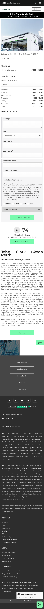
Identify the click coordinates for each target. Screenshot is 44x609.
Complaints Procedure (9, 539)
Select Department (9, 80)
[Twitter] (16, 400)
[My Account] (35, 3)
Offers (4, 534)
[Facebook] (9, 400)
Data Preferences (8, 558)
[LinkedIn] (28, 400)
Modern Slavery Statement (11, 571)
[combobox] (22, 84)
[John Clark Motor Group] (11, 3)
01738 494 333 (17, 16)
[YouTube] (22, 400)
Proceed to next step (22, 217)
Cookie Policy (6, 561)
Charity (4, 531)
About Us (5, 522)
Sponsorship (6, 528)
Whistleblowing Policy (9, 577)
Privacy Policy (6, 555)
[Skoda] (6, 9)
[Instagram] (35, 400)
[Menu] (40, 3)
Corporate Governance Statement (13, 574)
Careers (4, 525)
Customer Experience (9, 542)
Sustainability (6, 537)
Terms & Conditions (8, 552)
